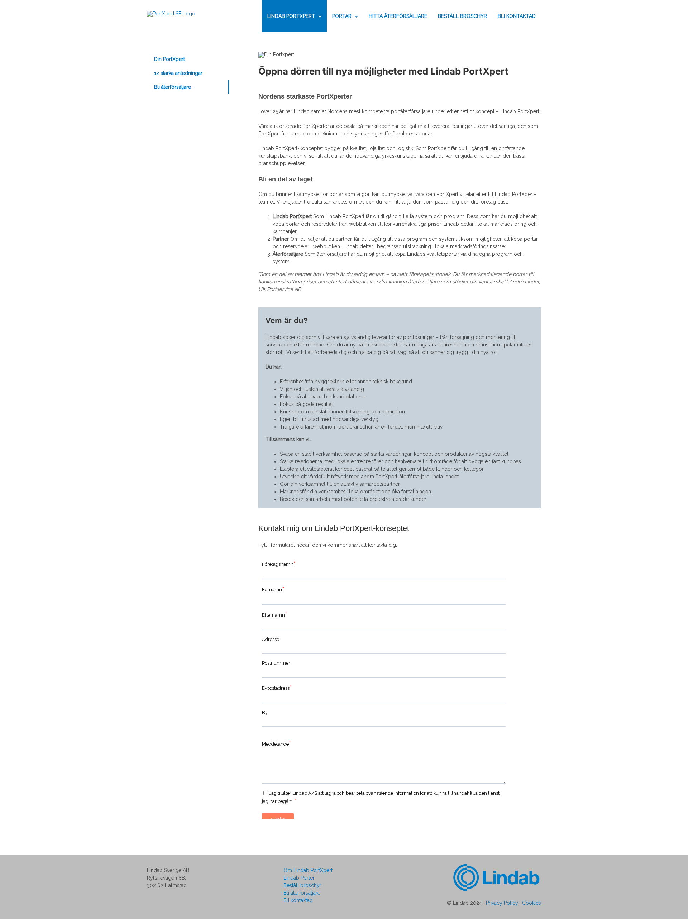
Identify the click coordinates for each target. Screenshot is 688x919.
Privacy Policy (502, 903)
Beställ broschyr (302, 885)
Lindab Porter (299, 878)
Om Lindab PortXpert (308, 870)
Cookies (531, 903)
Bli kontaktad (298, 900)
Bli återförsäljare (301, 893)
